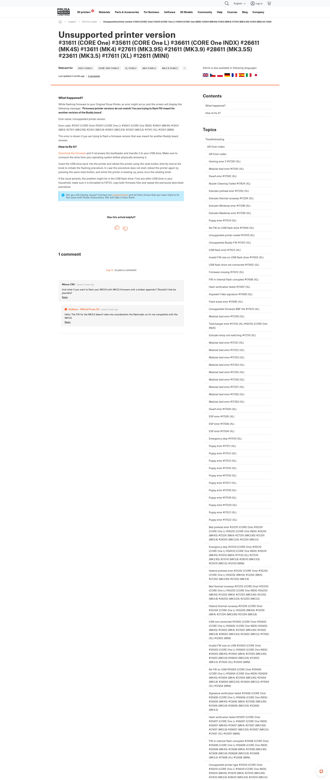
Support (72, 21)
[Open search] (226, 3)
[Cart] (269, 3)
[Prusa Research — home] (63, 12)
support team (120, 194)
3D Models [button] (186, 12)
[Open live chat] (321, 771)
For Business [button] (151, 12)
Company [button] (258, 12)
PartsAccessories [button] (127, 12)
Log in (109, 269)
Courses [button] (232, 12)
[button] (205, 75)
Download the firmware (72, 153)
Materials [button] (104, 12)
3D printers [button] (85, 12)
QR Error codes (89, 21)
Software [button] (169, 12)
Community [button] (205, 12)
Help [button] (219, 12)
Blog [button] (245, 12)
